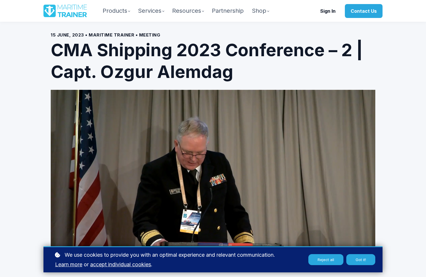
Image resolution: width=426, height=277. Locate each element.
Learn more (68, 264)
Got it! (361, 259)
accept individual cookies (120, 264)
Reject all (326, 259)
